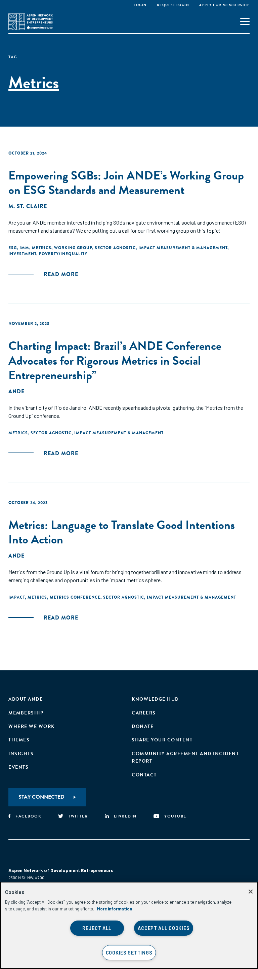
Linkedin (125, 816)
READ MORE (61, 274)
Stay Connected (41, 797)
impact (16, 597)
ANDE (16, 391)
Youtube (175, 816)
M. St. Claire (27, 206)
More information (114, 908)
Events (18, 767)
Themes (19, 739)
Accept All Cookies (163, 928)
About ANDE (25, 699)
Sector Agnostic (115, 248)
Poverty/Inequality (63, 254)
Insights (21, 753)
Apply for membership (224, 4)
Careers (144, 712)
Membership (25, 712)
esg (12, 248)
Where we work (31, 726)
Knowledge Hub (155, 699)
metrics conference (75, 597)
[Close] (250, 891)
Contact (144, 774)
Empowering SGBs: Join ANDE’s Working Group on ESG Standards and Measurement (126, 182)
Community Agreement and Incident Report (185, 757)
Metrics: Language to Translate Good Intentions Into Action (121, 532)
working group (73, 248)
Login (140, 4)
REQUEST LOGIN (173, 4)
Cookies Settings (129, 953)
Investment (22, 254)
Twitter (78, 816)
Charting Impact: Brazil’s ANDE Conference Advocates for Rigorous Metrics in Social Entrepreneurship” (114, 360)
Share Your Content (162, 739)
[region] (129, 925)
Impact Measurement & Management (182, 248)
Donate (143, 726)
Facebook (28, 816)
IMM (24, 248)
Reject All (97, 928)
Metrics (41, 248)
